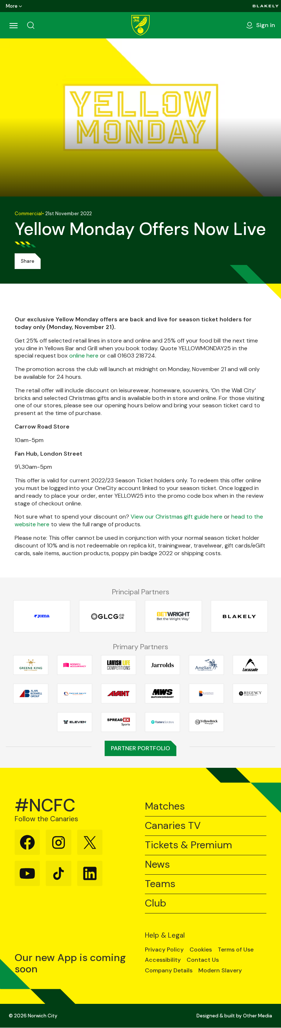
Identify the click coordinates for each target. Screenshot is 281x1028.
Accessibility (163, 960)
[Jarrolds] (162, 665)
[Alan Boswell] (30, 693)
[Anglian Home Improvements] (206, 665)
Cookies (201, 949)
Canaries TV (173, 825)
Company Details (168, 970)
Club (155, 903)
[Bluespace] (206, 693)
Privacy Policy (164, 949)
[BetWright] (173, 616)
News (157, 864)
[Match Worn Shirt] (162, 693)
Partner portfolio (140, 748)
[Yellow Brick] (206, 722)
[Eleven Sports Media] (74, 722)
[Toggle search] (30, 25)
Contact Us (203, 960)
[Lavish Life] (118, 665)
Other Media (257, 1016)
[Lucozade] (250, 665)
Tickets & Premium (188, 845)
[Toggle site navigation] (13, 25)
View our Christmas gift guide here (176, 516)
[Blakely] (265, 6)
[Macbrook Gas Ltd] (74, 693)
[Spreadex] (118, 722)
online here (83, 355)
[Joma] (41, 616)
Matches (165, 806)
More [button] (12, 6)
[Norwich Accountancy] (74, 665)
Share (27, 261)
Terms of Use (236, 949)
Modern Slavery (220, 970)
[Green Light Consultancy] (107, 616)
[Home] (140, 25)
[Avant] (118, 693)
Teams (160, 884)
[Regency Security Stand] (250, 693)
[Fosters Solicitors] (162, 722)
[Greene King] (30, 665)
